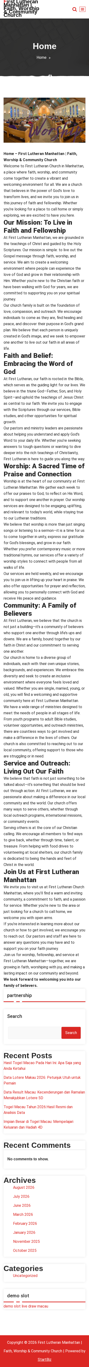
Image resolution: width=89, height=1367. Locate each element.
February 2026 (25, 1223)
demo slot (12, 1306)
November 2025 (26, 1241)
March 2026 (23, 1214)
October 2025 (25, 1250)
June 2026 (22, 1205)
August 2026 (23, 1187)
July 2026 (21, 1196)
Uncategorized (25, 1275)
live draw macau (35, 1306)
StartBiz (45, 1359)
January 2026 (24, 1232)
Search (14, 1016)
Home (42, 57)
